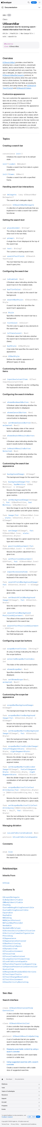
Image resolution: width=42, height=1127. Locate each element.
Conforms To (9, 889)
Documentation (11, 7)
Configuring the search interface (18, 394)
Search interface (10, 1000)
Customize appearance (14, 94)
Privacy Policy (15, 1124)
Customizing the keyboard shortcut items (19, 370)
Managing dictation (12, 825)
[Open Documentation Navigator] (2, 7)
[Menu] (39, 2)
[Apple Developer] (6, 2)
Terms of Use (5, 1124)
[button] (28, 2)
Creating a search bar (13, 145)
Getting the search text (13, 220)
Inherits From (9, 875)
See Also (7, 993)
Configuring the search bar (15, 271)
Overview (8, 58)
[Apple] (3, 1079)
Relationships (10, 868)
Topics (6, 138)
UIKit (4, 15)
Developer (9, 1079)
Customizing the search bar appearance (16, 464)
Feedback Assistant (7, 1117)
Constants (8, 843)
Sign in (34, 2)
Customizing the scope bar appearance (15, 695)
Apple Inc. (15, 1121)
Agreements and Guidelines (28, 1124)
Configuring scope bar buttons (17, 640)
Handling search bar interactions (18, 186)
